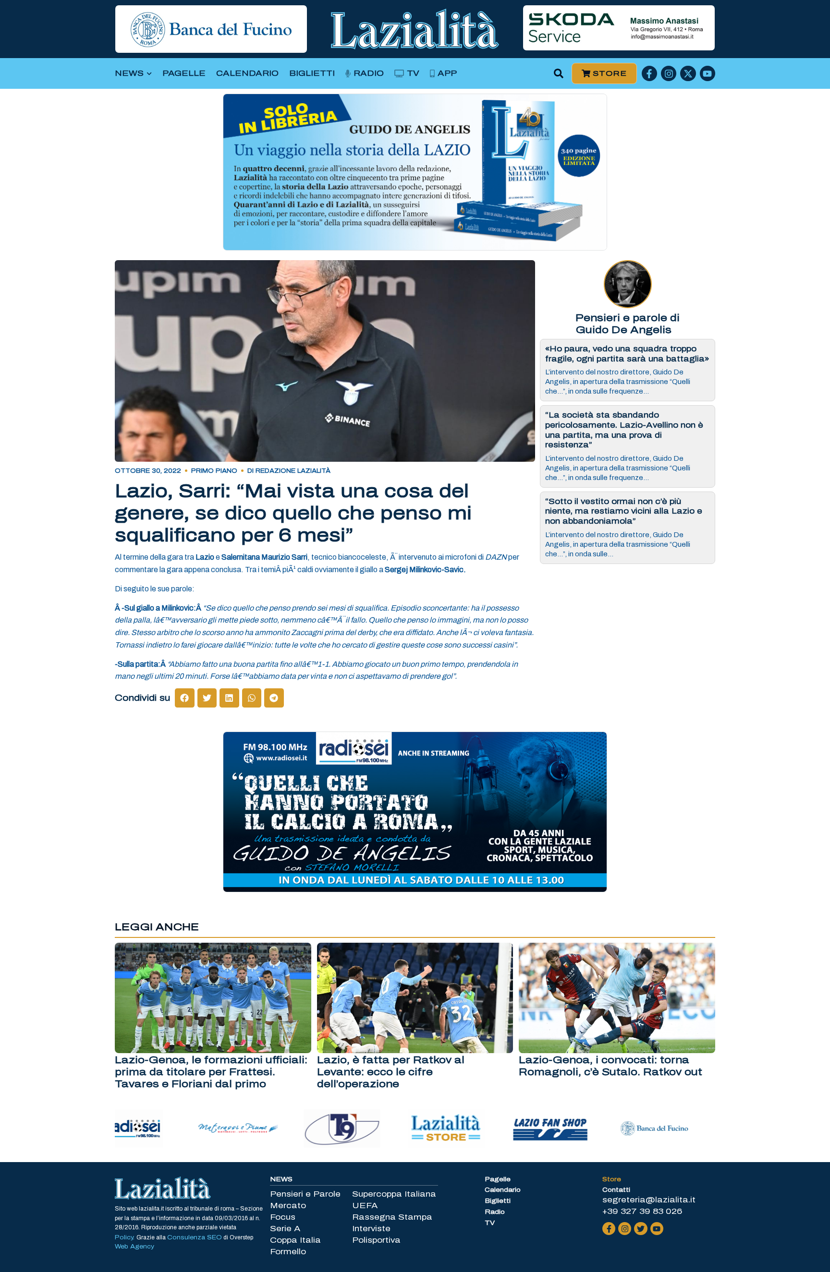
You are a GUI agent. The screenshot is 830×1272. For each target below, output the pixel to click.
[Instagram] (668, 73)
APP (447, 73)
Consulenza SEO (194, 1237)
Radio (369, 73)
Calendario (247, 73)
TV (413, 73)
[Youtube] (707, 73)
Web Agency (134, 1246)
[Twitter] (640, 1228)
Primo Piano (214, 471)
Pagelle (184, 73)
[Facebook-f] (649, 73)
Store (611, 1179)
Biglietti (312, 73)
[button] (559, 74)
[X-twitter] (688, 73)
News (129, 73)
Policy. (125, 1237)
